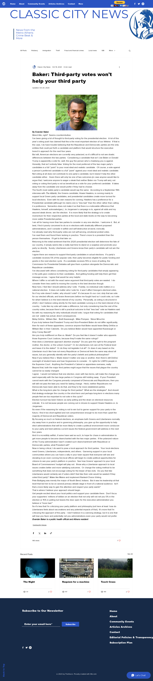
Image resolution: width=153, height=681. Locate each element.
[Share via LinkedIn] (45, 533)
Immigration (47, 50)
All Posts (23, 50)
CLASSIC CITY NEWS (69, 14)
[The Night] (37, 568)
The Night (29, 582)
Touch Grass (108, 582)
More (111, 50)
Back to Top (4, 670)
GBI (103, 50)
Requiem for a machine (75, 582)
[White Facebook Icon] (23, 647)
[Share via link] (51, 533)
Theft (58, 50)
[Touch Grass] (115, 568)
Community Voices (39, 525)
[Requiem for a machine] (76, 568)
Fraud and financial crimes (74, 50)
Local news (93, 50)
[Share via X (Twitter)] (39, 533)
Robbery (34, 50)
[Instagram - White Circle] (143, 4)
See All (130, 554)
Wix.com (93, 674)
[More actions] (119, 67)
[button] (119, 3)
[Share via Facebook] (33, 533)
